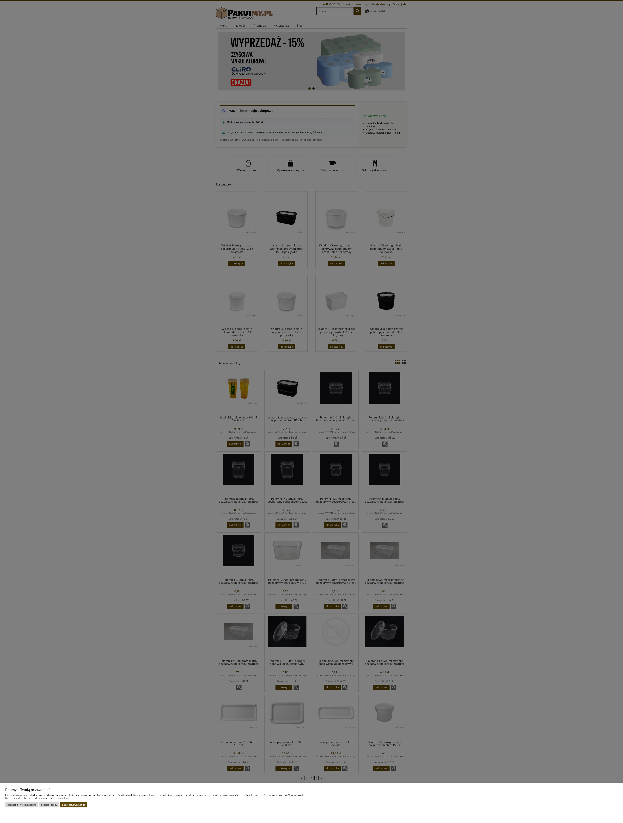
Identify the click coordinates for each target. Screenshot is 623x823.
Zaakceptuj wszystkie (73, 804)
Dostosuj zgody (49, 804)
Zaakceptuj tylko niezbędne (21, 804)
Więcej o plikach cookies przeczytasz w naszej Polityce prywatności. (38, 798)
